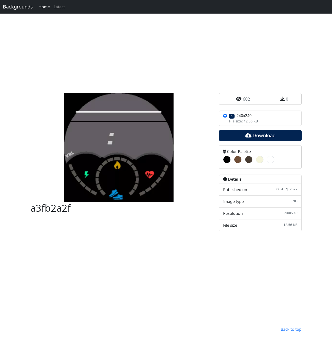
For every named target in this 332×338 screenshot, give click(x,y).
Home (44, 6)
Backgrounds (18, 6)
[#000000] (227, 159)
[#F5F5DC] (259, 159)
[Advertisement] (166, 47)
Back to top (291, 329)
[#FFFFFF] (270, 159)
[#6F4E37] (238, 159)
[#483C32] (249, 159)
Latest (59, 6)
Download (263, 135)
